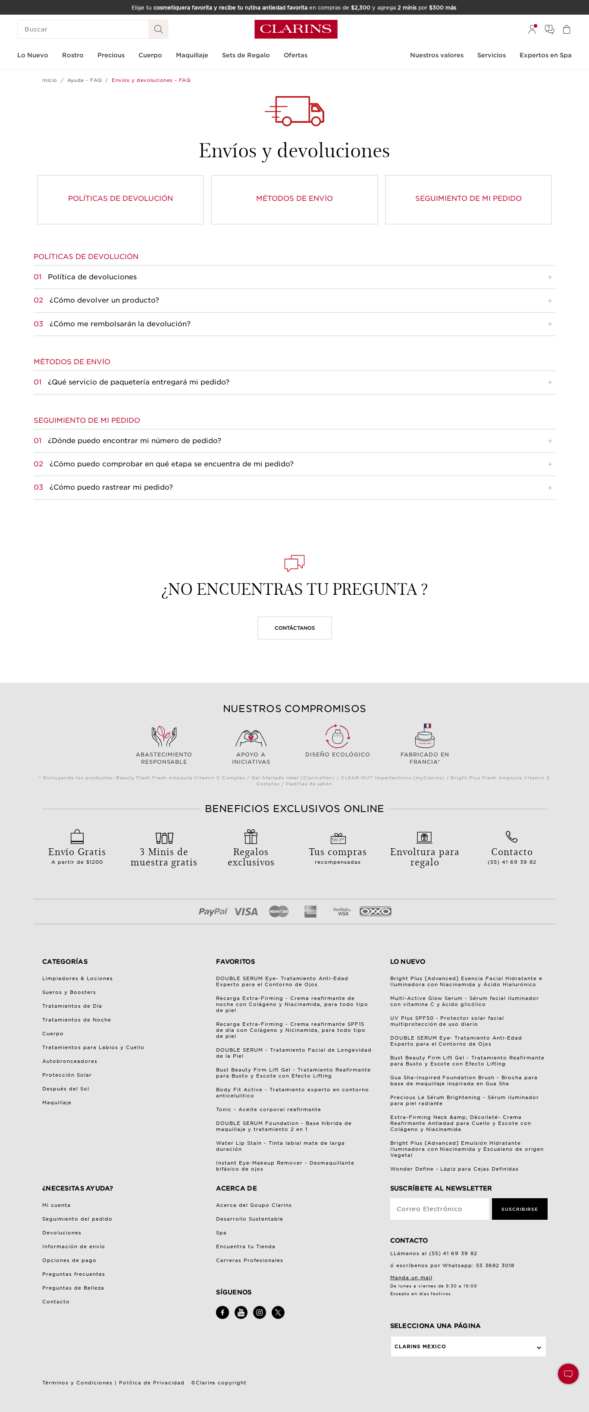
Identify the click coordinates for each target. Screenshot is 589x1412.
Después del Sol (65, 1089)
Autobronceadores (69, 1061)
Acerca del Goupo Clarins (254, 1205)
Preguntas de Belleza (73, 1288)
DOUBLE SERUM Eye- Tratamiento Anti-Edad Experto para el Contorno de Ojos (282, 981)
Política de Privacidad (152, 1383)
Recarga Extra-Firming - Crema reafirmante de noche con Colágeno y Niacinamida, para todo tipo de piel (292, 1004)
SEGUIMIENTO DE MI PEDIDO (468, 198)
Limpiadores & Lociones (77, 978)
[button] (568, 1374)
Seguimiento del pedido (77, 1219)
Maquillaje (57, 1103)
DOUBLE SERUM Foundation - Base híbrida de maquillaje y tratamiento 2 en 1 (284, 1126)
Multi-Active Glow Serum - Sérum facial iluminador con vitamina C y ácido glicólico (464, 1001)
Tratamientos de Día (72, 1006)
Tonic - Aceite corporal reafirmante (268, 1109)
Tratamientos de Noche (76, 1020)
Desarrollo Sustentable (249, 1219)
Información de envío (73, 1246)
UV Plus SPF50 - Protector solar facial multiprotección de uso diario (447, 1021)
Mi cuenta (56, 1205)
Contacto (56, 1302)
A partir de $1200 (77, 854)
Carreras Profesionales (249, 1260)
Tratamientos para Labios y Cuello (93, 1047)
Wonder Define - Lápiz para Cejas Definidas (454, 1169)
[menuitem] (532, 29)
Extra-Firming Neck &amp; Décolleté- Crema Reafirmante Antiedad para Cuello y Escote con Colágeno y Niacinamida (461, 1123)
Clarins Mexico (420, 1346)
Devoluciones (61, 1233)
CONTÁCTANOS (295, 628)
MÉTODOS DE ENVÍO (294, 198)
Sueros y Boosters (69, 992)
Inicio (49, 80)
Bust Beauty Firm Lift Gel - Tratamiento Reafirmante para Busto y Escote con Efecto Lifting (293, 1073)
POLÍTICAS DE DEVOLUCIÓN (120, 198)
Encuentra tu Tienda (246, 1246)
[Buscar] (158, 29)
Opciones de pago (69, 1260)
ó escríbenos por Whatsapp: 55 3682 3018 (452, 1265)
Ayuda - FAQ (84, 80)
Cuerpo (53, 1034)
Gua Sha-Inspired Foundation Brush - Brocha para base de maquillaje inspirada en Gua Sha (464, 1081)
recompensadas (338, 854)
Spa (221, 1233)
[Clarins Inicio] (296, 29)
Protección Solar (67, 1075)
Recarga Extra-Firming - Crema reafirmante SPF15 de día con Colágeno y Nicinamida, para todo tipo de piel (291, 1030)
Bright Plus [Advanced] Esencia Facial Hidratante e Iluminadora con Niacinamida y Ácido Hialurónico (466, 981)
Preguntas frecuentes (73, 1274)
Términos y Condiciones (77, 1383)
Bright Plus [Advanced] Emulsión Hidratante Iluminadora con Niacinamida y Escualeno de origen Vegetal (467, 1149)
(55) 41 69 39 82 (512, 854)
